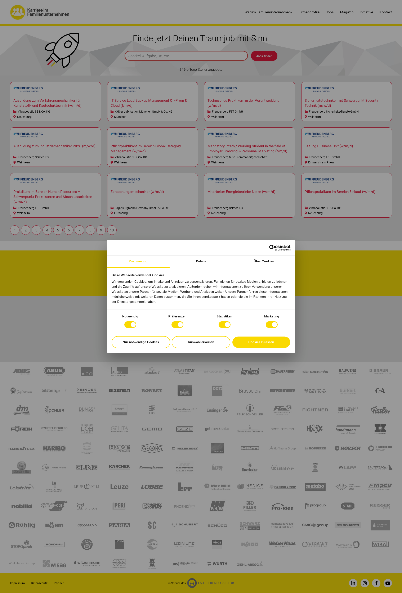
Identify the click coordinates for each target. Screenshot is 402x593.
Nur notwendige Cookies (141, 342)
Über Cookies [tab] (264, 261)
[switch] (177, 324)
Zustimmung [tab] (138, 261)
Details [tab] (201, 261)
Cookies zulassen (261, 342)
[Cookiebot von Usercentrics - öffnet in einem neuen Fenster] (272, 248)
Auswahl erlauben (201, 342)
